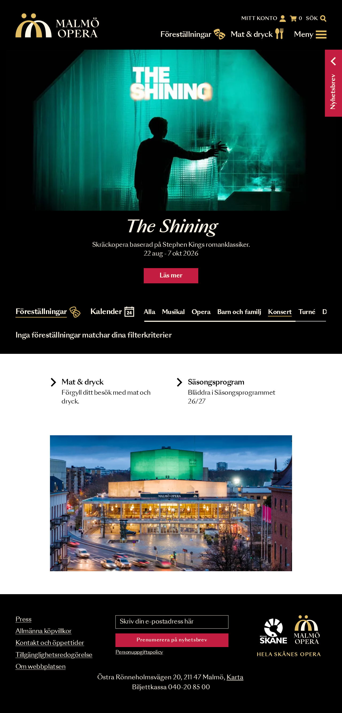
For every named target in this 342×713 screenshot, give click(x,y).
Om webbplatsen (40, 667)
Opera (201, 312)
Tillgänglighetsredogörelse (53, 655)
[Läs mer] (171, 130)
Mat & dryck (252, 34)
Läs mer (171, 276)
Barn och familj (239, 312)
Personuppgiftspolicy (139, 652)
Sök (312, 18)
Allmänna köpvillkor (43, 631)
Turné (307, 312)
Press (23, 620)
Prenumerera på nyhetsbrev (172, 640)
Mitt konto (259, 18)
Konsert (280, 312)
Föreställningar (185, 34)
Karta (235, 678)
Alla (149, 312)
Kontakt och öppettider (49, 643)
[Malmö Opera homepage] (57, 25)
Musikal (173, 312)
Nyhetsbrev (333, 91)
